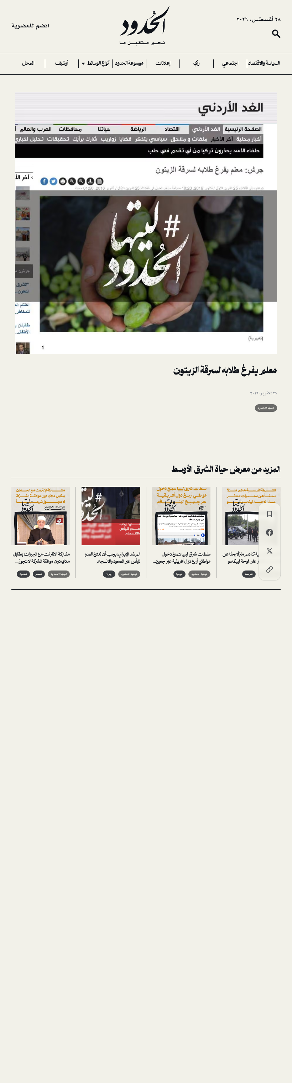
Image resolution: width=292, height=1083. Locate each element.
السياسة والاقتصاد (264, 64)
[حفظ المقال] (269, 513)
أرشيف (61, 64)
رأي (196, 64)
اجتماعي (230, 64)
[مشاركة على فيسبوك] (269, 532)
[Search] (276, 34)
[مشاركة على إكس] (269, 550)
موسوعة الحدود (129, 64)
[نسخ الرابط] (269, 569)
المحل (28, 64)
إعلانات (163, 64)
